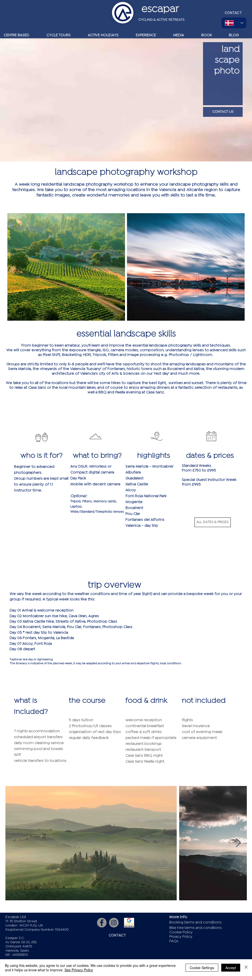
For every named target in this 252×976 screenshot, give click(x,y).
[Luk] (246, 967)
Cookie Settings (202, 967)
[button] (212, 522)
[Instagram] (114, 922)
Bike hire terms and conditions (195, 928)
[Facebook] (102, 922)
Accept (230, 967)
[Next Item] (238, 843)
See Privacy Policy (78, 969)
